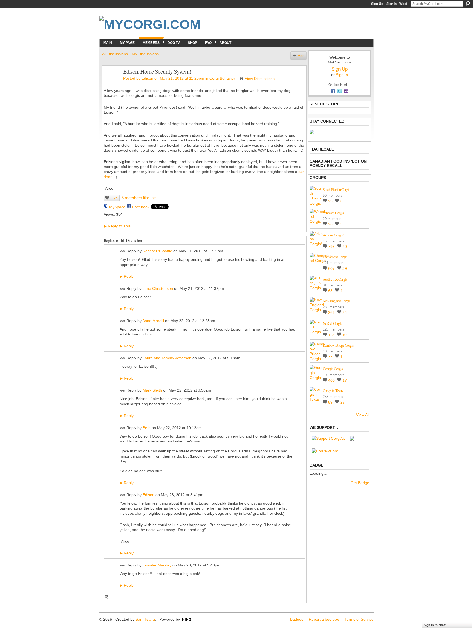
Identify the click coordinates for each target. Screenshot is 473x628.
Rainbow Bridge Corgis (338, 345)
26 (331, 224)
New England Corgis (336, 300)
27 (342, 402)
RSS (106, 597)
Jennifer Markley (157, 565)
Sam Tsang (145, 619)
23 (331, 201)
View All (362, 415)
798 (332, 246)
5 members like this (139, 197)
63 (331, 290)
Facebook (140, 207)
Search (468, 3)
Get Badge (360, 483)
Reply (127, 276)
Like (114, 198)
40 (344, 246)
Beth (147, 428)
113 (332, 335)
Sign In (342, 75)
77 (331, 356)
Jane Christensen (158, 288)
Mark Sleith (152, 390)
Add (301, 55)
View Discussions (260, 78)
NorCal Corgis (332, 323)
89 (331, 402)
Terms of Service (359, 619)
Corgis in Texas (333, 390)
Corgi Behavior (222, 78)
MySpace (117, 207)
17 (344, 380)
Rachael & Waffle (157, 251)
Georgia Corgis (332, 368)
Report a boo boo (324, 619)
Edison (147, 78)
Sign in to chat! (435, 625)
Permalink (122, 251)
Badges (296, 619)
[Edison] (111, 83)
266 (332, 312)
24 (344, 312)
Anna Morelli (153, 321)
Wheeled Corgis (333, 212)
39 (344, 268)
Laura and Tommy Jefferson (167, 358)
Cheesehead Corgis (335, 256)
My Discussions (145, 54)
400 (332, 380)
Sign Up (377, 4)
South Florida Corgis (336, 189)
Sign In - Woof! (397, 4)
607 (332, 268)
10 (344, 335)
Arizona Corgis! (333, 235)
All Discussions (115, 54)
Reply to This (117, 226)
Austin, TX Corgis (335, 279)
